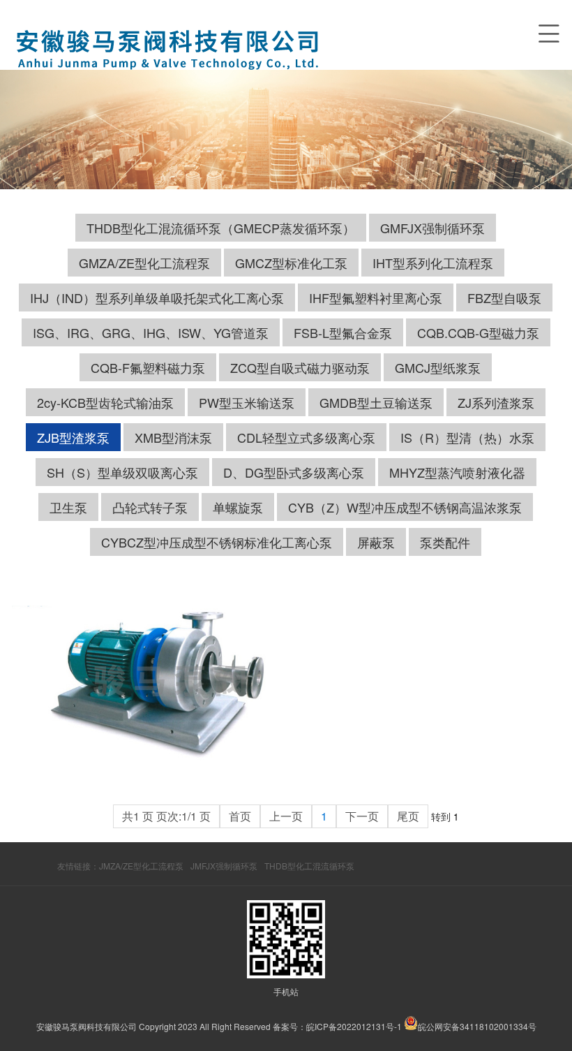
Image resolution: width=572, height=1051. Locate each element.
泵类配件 (445, 542)
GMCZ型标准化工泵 (291, 262)
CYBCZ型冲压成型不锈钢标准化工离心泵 (216, 542)
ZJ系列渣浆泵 (496, 402)
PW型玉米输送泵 (246, 402)
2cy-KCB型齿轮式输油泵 (105, 402)
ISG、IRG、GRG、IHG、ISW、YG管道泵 (151, 332)
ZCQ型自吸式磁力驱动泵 (300, 367)
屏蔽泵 (376, 542)
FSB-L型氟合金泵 (343, 332)
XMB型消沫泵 (173, 437)
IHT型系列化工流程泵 (432, 262)
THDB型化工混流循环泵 (309, 866)
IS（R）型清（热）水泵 (467, 437)
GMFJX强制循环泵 (432, 228)
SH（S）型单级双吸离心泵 (122, 472)
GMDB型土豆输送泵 (375, 402)
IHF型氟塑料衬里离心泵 (375, 297)
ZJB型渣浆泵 (73, 437)
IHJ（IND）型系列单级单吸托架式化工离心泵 (157, 297)
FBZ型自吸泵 (504, 297)
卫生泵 (68, 507)
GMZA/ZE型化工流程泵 (144, 262)
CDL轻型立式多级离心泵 (306, 437)
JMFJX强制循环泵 (223, 866)
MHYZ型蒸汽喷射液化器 (457, 472)
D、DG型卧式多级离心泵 (293, 472)
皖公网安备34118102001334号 (477, 1026)
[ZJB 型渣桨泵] (149, 685)
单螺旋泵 (238, 507)
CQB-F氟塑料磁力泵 (148, 367)
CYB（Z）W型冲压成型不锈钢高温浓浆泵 (405, 507)
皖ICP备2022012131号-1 (354, 1026)
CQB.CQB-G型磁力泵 (478, 332)
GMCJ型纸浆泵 (438, 367)
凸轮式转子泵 (150, 507)
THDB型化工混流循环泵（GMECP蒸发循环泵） (220, 228)
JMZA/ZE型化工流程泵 (141, 866)
